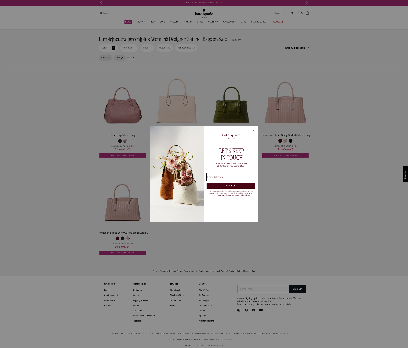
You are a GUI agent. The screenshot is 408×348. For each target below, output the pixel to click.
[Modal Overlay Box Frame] (204, 174)
